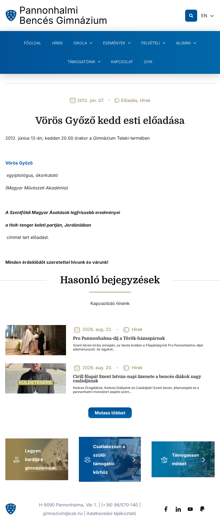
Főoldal (32, 43)
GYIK (148, 61)
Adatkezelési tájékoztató (111, 513)
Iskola (80, 43)
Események (114, 43)
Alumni (183, 43)
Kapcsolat (122, 61)
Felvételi (150, 43)
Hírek (57, 43)
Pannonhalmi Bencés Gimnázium (63, 15)
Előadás (129, 100)
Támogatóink (81, 61)
